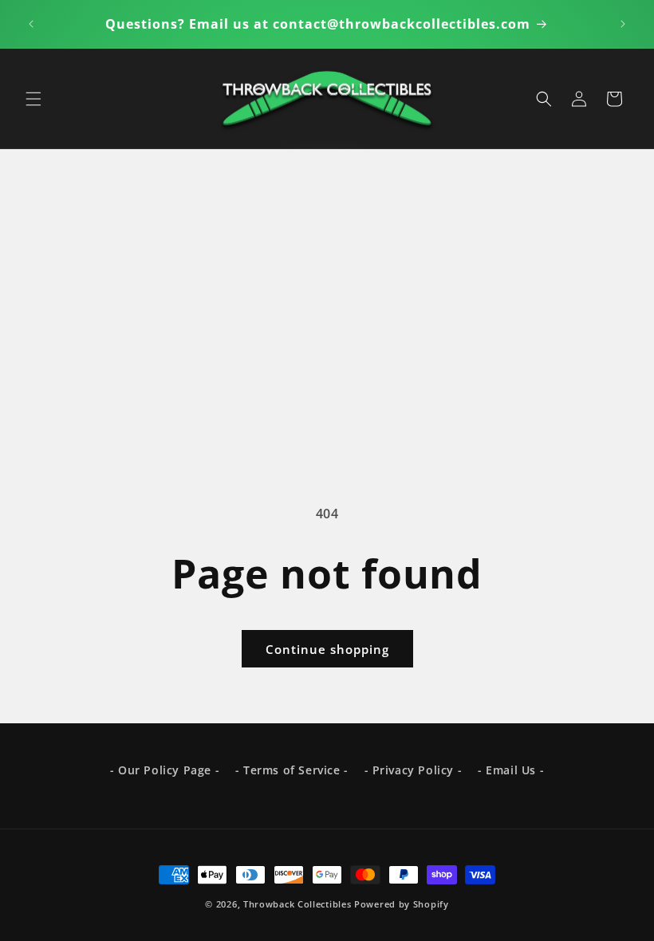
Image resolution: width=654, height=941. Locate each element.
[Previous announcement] (31, 23)
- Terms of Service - (292, 770)
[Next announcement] (622, 23)
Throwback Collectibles (297, 904)
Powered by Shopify (401, 904)
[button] (33, 98)
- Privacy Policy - (413, 770)
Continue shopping (327, 649)
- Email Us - (511, 770)
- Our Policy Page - (164, 770)
